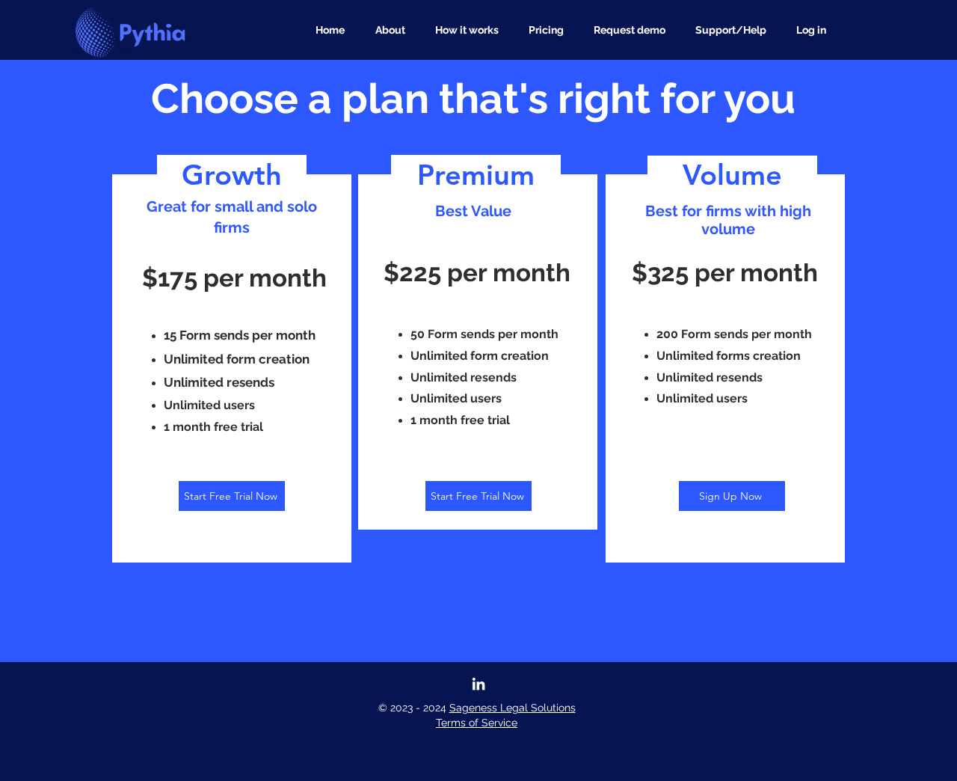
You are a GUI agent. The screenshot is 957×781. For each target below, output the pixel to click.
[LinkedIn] (478, 684)
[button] (734, 30)
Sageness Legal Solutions (512, 708)
